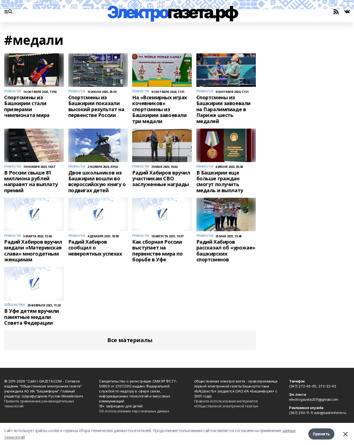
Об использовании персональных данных (134, 411)
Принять (321, 433)
